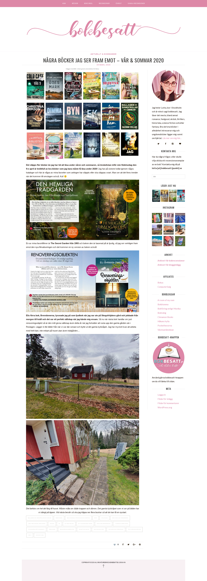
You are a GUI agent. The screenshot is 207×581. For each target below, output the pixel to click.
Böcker (75, 3)
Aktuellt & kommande (103, 54)
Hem (64, 3)
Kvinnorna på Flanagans (36, 529)
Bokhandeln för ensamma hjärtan (78, 518)
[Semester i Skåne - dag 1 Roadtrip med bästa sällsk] (157, 241)
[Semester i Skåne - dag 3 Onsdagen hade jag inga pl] (168, 229)
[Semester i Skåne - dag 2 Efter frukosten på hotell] (180, 229)
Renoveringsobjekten (67, 529)
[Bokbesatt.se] (103, 29)
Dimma (52, 523)
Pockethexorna (165, 325)
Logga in (162, 394)
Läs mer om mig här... (172, 138)
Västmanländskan (166, 329)
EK (59, 523)
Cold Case (104, 518)
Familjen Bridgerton (103, 523)
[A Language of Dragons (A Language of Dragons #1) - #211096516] (164, 196)
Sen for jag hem (99, 529)
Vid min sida (40, 535)
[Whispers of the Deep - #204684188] (156, 196)
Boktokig (162, 313)
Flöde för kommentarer (168, 403)
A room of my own (166, 300)
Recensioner (104, 3)
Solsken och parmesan (115, 529)
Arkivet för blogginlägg (169, 265)
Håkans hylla (163, 321)
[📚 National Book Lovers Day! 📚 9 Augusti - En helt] (168, 218)
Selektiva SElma (84, 529)
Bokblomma (163, 304)
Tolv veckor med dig (134, 529)
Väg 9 (29, 535)
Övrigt (119, 3)
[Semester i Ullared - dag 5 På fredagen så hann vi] (180, 218)
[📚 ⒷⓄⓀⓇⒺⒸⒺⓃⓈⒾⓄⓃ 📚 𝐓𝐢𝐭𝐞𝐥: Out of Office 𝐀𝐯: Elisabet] (157, 218)
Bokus (160, 282)
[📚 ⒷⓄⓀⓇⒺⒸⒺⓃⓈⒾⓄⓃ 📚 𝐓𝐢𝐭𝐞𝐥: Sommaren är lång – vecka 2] (180, 241)
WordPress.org (165, 407)
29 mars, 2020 (104, 65)
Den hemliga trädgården (120, 518)
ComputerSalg (164, 286)
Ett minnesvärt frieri (85, 523)
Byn (95, 518)
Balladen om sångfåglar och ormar (39, 518)
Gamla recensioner (136, 3)
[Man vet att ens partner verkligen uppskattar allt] (168, 241)
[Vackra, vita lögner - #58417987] (181, 196)
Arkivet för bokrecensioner (171, 260)
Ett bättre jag (69, 523)
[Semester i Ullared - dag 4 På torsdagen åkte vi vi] (157, 229)
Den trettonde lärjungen (36, 523)
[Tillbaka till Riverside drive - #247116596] (173, 196)
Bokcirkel (88, 3)
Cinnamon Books (165, 317)
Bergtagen (59, 518)
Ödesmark (52, 529)
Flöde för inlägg (165, 399)
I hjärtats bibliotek (121, 523)
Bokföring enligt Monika (169, 308)
